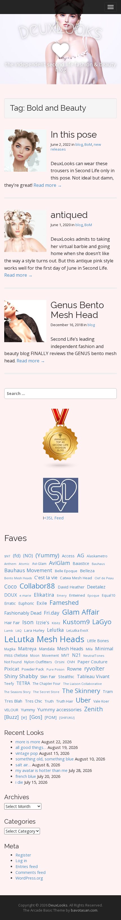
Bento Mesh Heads (18, 578)
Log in (21, 860)
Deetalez (96, 587)
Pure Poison (55, 669)
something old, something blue (44, 759)
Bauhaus (98, 564)
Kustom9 (76, 621)
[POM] (51, 717)
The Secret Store (46, 692)
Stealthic (66, 676)
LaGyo (101, 621)
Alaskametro (97, 556)
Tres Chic (33, 701)
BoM (88, 144)
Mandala (47, 648)
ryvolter (94, 668)
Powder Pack (33, 669)
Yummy (28, 709)
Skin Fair (48, 676)
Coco (10, 586)
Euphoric (26, 603)
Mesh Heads (70, 649)
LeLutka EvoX (77, 630)
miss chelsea (16, 655)
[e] (24, 717)
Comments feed (30, 872)
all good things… (30, 747)
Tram (108, 691)
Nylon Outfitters (38, 661)
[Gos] (35, 717)
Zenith (93, 709)
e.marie (25, 595)
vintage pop (26, 753)
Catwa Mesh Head (76, 577)
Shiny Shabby (21, 676)
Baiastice (81, 563)
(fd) (17, 555)
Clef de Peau (104, 578)
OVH (71, 661)
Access (68, 555)
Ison (27, 622)
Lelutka (55, 630)
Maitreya (27, 649)
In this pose (74, 134)
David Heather (71, 587)
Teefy (9, 683)
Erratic (10, 603)
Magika (9, 649)
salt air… (23, 764)
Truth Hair (64, 701)
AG (80, 555)
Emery (62, 595)
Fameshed (64, 602)
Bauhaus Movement (28, 570)
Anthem (10, 564)
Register (23, 855)
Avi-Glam (39, 563)
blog (79, 144)
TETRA (23, 683)
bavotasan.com (84, 910)
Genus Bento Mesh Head (77, 310)
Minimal (104, 648)
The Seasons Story (17, 692)
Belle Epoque (66, 570)
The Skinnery (81, 690)
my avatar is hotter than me (41, 770)
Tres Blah (13, 701)
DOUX (10, 595)
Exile (42, 603)
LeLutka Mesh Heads (44, 639)
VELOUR (11, 709)
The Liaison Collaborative (82, 684)
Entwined (77, 595)
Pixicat (11, 668)
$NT (7, 556)
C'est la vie (45, 577)
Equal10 (108, 595)
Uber (83, 700)
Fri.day (51, 612)
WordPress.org (29, 878)
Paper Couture (92, 661)
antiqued (69, 215)
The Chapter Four (46, 683)
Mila (89, 649)
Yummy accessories (59, 709)
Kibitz (56, 623)
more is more (27, 741)
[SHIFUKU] (67, 717)
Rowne (74, 668)
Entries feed (26, 866)
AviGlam (59, 563)
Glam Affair (80, 612)
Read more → (47, 185)
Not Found (13, 662)
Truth (49, 701)
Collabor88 (37, 586)
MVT (65, 655)
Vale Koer (101, 701)
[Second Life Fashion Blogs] (60, 438)
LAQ (18, 631)
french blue (25, 776)
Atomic (24, 564)
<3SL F (50, 518)
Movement (50, 655)
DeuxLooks (58, 905)
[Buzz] (11, 717)
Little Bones (98, 640)
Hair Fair (12, 622)
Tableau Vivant (93, 676)
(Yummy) (47, 555)
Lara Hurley (34, 630)
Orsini (59, 662)
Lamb (8, 630)
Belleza (87, 570)
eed (60, 518)
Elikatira (44, 594)
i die (19, 782)
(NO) (28, 556)
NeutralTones (93, 655)
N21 (76, 655)
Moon (34, 655)
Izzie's (42, 622)
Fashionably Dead (22, 613)
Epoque (93, 595)
